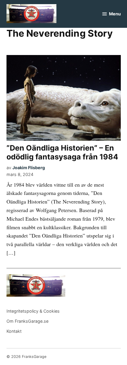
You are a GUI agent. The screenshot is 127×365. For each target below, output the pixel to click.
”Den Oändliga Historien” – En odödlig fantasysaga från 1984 (62, 152)
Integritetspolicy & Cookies (33, 311)
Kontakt (14, 331)
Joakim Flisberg (28, 167)
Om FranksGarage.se (27, 321)
